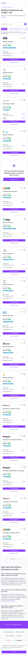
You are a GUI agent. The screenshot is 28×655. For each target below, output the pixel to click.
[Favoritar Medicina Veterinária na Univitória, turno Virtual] (24, 312)
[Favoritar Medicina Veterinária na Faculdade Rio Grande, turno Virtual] (24, 69)
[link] (6, 38)
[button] (14, 24)
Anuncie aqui (19, 635)
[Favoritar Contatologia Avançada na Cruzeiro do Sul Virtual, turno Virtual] (24, 100)
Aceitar (14, 652)
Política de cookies (20, 632)
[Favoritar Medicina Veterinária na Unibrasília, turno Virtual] (24, 250)
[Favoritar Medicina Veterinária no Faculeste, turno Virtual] (24, 281)
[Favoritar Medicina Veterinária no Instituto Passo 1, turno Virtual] (24, 38)
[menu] (25, 2)
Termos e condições (10, 635)
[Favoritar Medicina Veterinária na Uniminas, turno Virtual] (24, 343)
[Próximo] (21, 559)
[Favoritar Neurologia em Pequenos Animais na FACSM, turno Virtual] (24, 529)
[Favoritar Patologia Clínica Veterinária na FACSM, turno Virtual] (24, 188)
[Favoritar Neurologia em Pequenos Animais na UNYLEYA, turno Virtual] (24, 405)
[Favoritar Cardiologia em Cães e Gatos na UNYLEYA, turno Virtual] (24, 498)
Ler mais (3, 17)
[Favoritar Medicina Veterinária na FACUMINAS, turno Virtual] (24, 131)
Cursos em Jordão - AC (7, 7)
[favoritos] (21, 2)
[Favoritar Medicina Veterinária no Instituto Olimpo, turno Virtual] (24, 219)
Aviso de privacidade (8, 632)
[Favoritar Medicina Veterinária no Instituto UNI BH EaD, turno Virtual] (24, 374)
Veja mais (12, 601)
